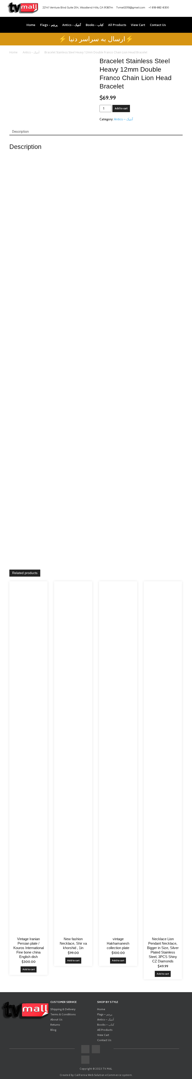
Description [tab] (20, 131)
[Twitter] (85, 1060)
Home (13, 52)
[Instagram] (182, 8)
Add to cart (121, 108)
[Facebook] (174, 8)
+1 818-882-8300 (158, 7)
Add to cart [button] (28, 969)
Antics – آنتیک (31, 52)
